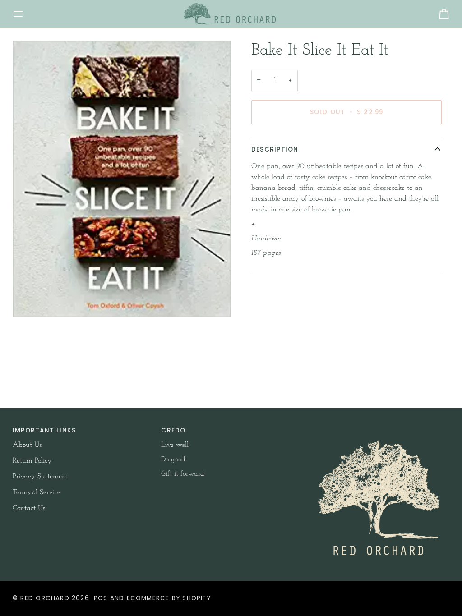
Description (274, 149)
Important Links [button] (44, 430)
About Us (27, 445)
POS (101, 598)
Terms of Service (36, 492)
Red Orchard (44, 598)
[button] (379, 428)
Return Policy (32, 460)
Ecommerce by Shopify (169, 598)
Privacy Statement (40, 476)
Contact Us (29, 508)
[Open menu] (26, 14)
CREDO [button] (173, 430)
